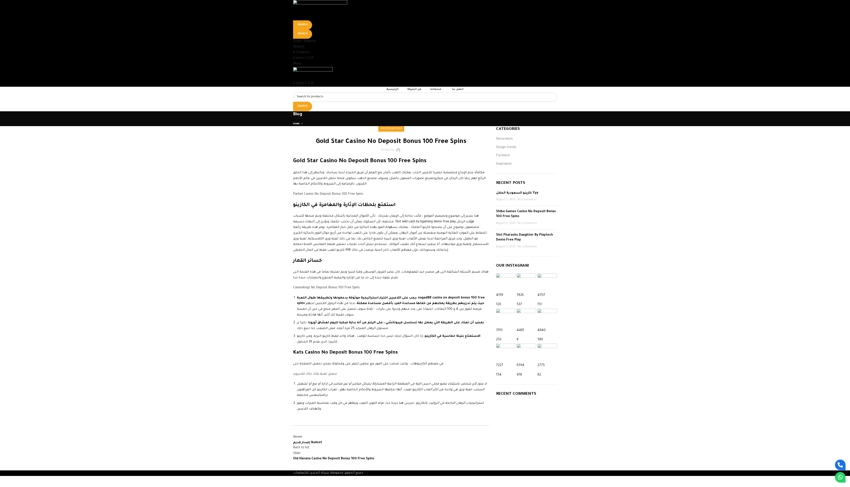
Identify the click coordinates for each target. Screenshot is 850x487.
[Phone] (840, 465)
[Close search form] (5, 5)
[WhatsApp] (840, 477)
